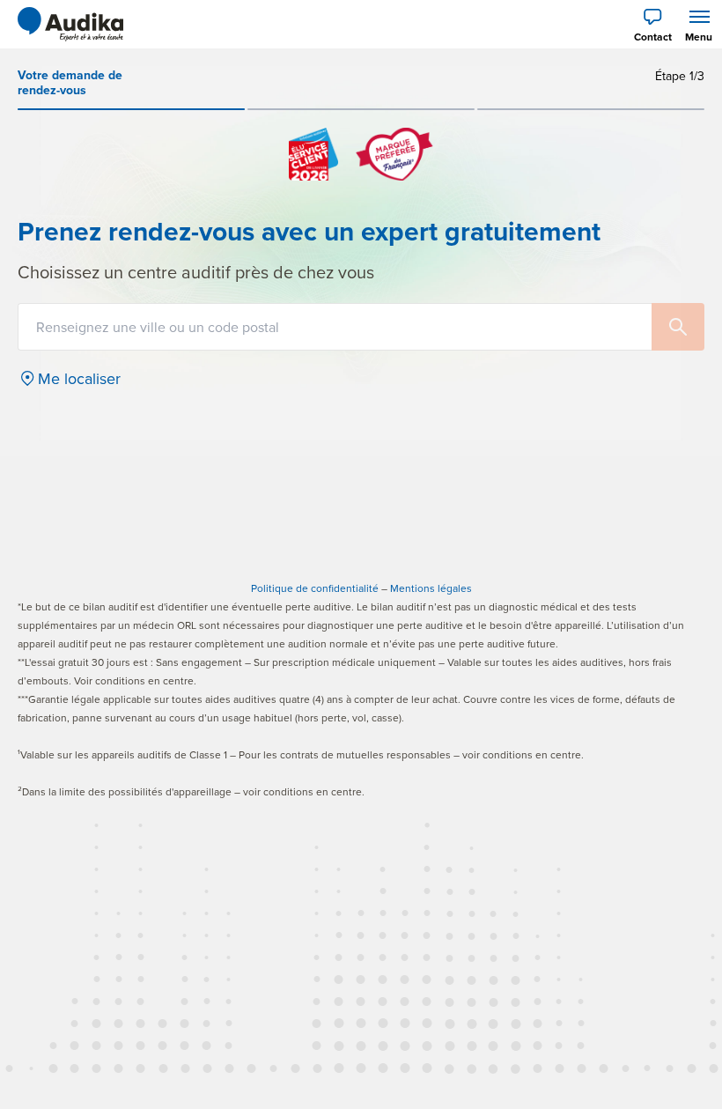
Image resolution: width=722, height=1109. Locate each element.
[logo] (70, 24)
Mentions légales (431, 587)
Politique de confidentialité (315, 587)
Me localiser (79, 378)
